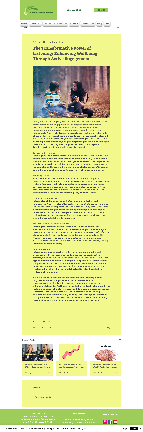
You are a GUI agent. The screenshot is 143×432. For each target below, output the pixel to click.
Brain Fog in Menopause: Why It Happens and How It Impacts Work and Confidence (37, 365)
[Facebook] (110, 422)
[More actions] (109, 42)
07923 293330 (38, 413)
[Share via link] (49, 321)
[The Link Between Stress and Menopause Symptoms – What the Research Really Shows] (71, 352)
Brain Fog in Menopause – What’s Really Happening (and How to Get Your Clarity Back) (104, 365)
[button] (118, 28)
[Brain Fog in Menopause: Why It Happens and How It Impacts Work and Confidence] (37, 352)
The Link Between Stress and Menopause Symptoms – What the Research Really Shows (71, 365)
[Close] (140, 428)
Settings (124, 429)
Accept (134, 429)
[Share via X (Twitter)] (39, 321)
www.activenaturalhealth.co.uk (38, 416)
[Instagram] (105, 422)
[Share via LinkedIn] (44, 321)
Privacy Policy (82, 429)
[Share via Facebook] (34, 321)
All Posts (26, 27)
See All (118, 340)
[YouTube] (115, 422)
